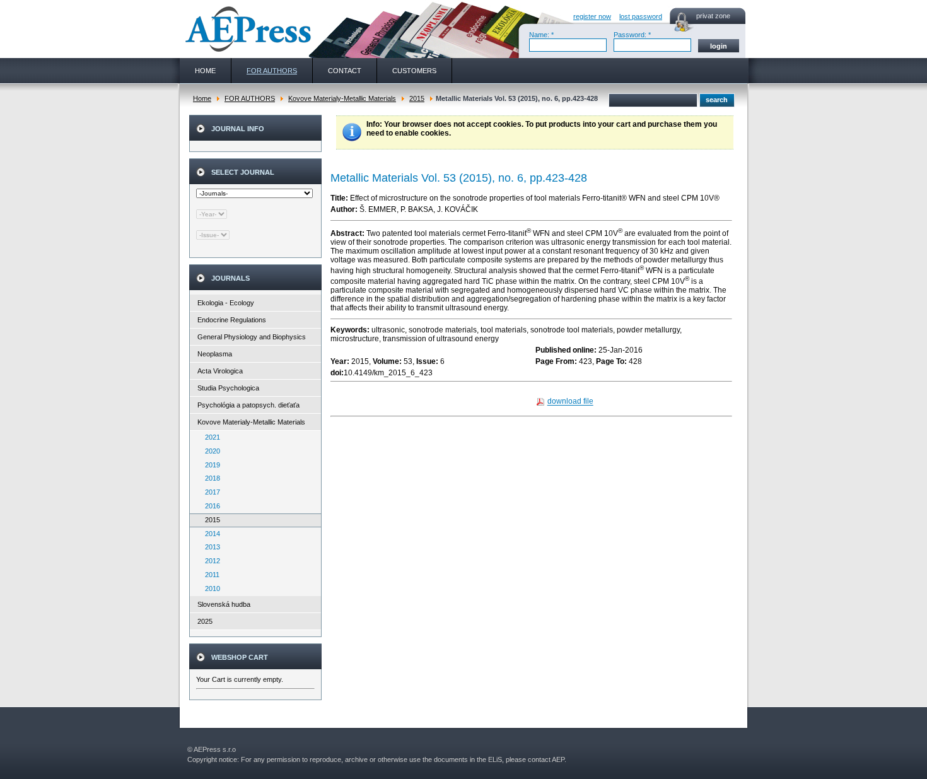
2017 (209, 492)
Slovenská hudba (223, 604)
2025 (205, 621)
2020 (209, 451)
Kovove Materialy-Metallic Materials (342, 98)
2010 (209, 588)
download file (570, 401)
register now (592, 16)
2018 (209, 478)
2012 (209, 561)
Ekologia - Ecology (225, 303)
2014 (209, 533)
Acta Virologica (220, 371)
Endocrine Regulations (231, 320)
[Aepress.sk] (246, 29)
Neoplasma (214, 354)
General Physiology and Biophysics (251, 337)
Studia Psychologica (228, 388)
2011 (209, 574)
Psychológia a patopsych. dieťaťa (248, 405)
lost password (640, 16)
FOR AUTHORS (249, 98)
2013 (209, 547)
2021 (209, 437)
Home (202, 98)
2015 (416, 98)
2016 (209, 506)
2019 (209, 465)
